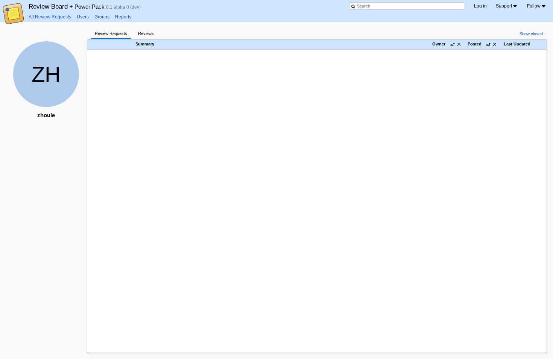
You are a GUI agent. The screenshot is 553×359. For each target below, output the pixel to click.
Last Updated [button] (517, 44)
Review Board (67, 6)
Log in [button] (480, 6)
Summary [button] (144, 44)
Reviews (146, 33)
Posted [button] (475, 44)
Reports (123, 17)
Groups (101, 17)
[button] (121, 44)
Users (83, 17)
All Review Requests (50, 17)
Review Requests (111, 33)
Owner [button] (438, 44)
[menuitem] (507, 6)
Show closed (531, 34)
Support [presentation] (504, 6)
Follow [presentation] (534, 6)
